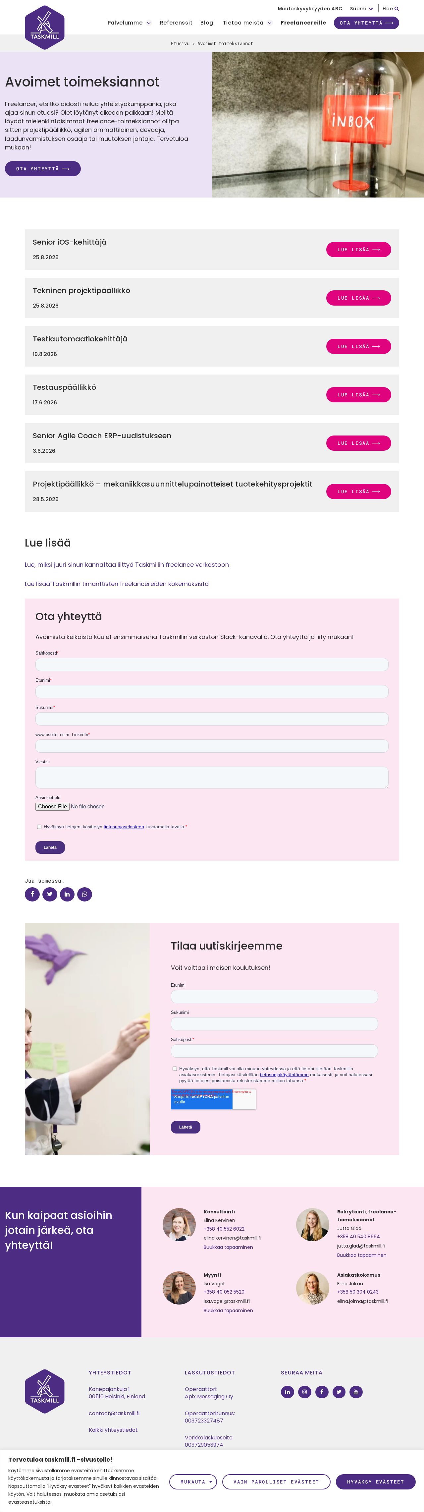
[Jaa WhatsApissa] (84, 894)
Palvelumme (125, 23)
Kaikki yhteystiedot (113, 1430)
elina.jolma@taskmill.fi (362, 1301)
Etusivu (180, 43)
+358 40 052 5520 (224, 1292)
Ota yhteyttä (361, 23)
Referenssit (176, 23)
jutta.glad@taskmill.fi (361, 1246)
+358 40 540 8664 (358, 1236)
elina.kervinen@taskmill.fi (232, 1238)
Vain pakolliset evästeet (276, 1482)
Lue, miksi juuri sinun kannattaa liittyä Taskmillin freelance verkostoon (127, 564)
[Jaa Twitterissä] (49, 894)
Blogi (207, 23)
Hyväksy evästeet (375, 1482)
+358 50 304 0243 (358, 1292)
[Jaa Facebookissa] (32, 894)
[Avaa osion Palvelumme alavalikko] (148, 23)
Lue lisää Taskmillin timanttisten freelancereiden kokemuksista (117, 584)
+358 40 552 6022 (224, 1229)
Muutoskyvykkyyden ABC (310, 8)
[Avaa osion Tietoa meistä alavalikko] (269, 23)
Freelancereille (303, 23)
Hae (389, 8)
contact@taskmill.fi (114, 1413)
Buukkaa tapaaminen (228, 1247)
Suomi (358, 8)
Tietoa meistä (243, 23)
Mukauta (193, 1482)
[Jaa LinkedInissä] (67, 894)
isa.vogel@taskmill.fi (227, 1301)
